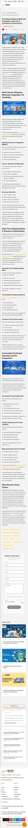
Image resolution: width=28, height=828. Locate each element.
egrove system (5, 538)
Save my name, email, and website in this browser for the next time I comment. (15, 596)
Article (7, 529)
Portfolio (16, 796)
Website (6, 575)
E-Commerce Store (6, 535)
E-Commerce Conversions (16, 532)
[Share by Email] (23, 819)
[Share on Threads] (7, 819)
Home (2, 787)
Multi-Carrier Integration (7, 542)
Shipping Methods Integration (8, 548)
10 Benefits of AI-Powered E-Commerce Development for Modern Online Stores (12, 745)
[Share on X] (4, 819)
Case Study (17, 799)
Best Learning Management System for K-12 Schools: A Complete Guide (13, 757)
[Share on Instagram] (10, 819)
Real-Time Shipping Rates (18, 542)
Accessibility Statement (7, 799)
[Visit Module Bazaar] (5, 1)
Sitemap (3, 792)
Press (15, 792)
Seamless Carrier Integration (8, 545)
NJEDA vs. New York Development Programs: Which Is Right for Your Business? (13, 751)
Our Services (4, 796)
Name (6, 562)
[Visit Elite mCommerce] (22, 1)
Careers (16, 789)
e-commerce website (15, 535)
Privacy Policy (10, 825)
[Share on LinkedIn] (17, 819)
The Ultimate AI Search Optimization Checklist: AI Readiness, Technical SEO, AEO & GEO (14, 739)
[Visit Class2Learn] (15, 1)
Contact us (13, 706)
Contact (3, 794)
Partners (16, 787)
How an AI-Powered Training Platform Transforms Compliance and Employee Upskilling (14, 733)
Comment (7, 582)
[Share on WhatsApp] (14, 819)
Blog (5, 12)
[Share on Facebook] (20, 819)
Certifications (17, 794)
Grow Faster (12, 538)
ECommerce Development (12, 12)
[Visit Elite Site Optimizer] (10, 1)
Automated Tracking (13, 529)
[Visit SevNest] (19, 1)
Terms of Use (18, 825)
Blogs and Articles (6, 532)
